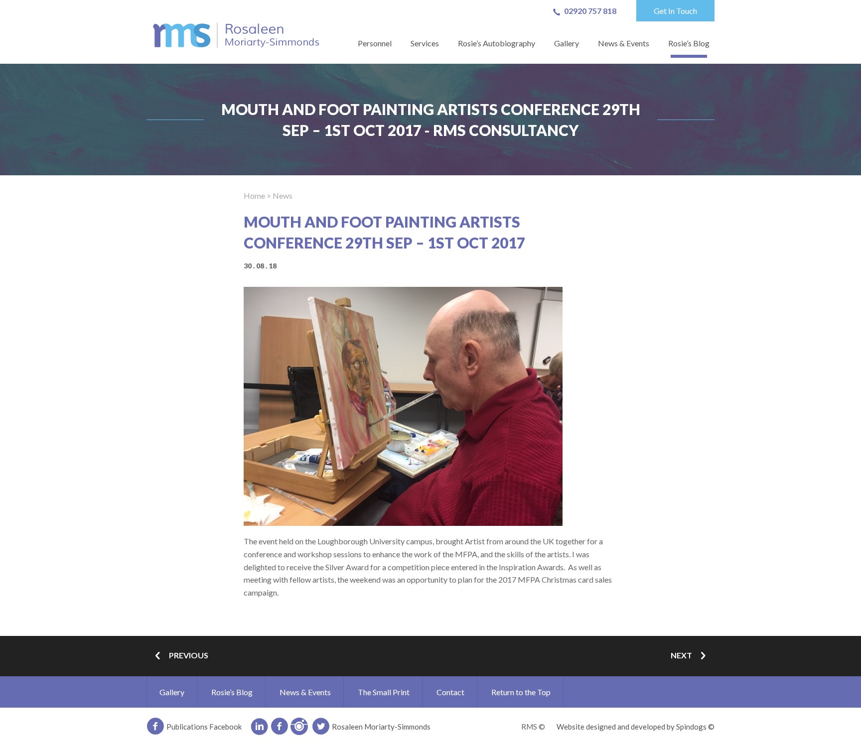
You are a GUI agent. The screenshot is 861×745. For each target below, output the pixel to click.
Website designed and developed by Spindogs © (636, 726)
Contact (450, 692)
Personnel (375, 43)
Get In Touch (675, 10)
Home (254, 195)
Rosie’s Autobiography (496, 43)
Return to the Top (521, 692)
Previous (188, 655)
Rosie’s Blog (689, 43)
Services (425, 43)
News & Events (623, 43)
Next (681, 655)
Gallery (566, 43)
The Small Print (384, 692)
